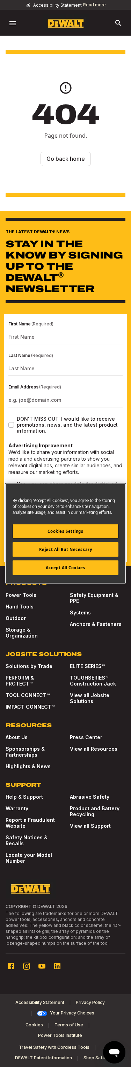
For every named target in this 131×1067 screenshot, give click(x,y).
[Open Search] (118, 23)
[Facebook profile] (11, 966)
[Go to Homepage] (66, 23)
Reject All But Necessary (65, 549)
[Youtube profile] (42, 966)
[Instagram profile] (26, 966)
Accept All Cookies (65, 567)
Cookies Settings (65, 531)
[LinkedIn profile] (57, 966)
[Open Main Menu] (13, 23)
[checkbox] (11, 425)
